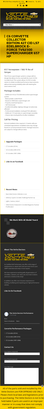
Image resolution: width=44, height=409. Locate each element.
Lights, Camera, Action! (13, 201)
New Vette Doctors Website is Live (16, 194)
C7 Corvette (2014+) (12, 146)
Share (17, 321)
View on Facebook (9, 321)
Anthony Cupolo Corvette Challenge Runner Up (20, 198)
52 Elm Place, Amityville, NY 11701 (14, 1)
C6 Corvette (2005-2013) (13, 150)
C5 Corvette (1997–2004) (13, 153)
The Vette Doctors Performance (21, 313)
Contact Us (31, 1)
